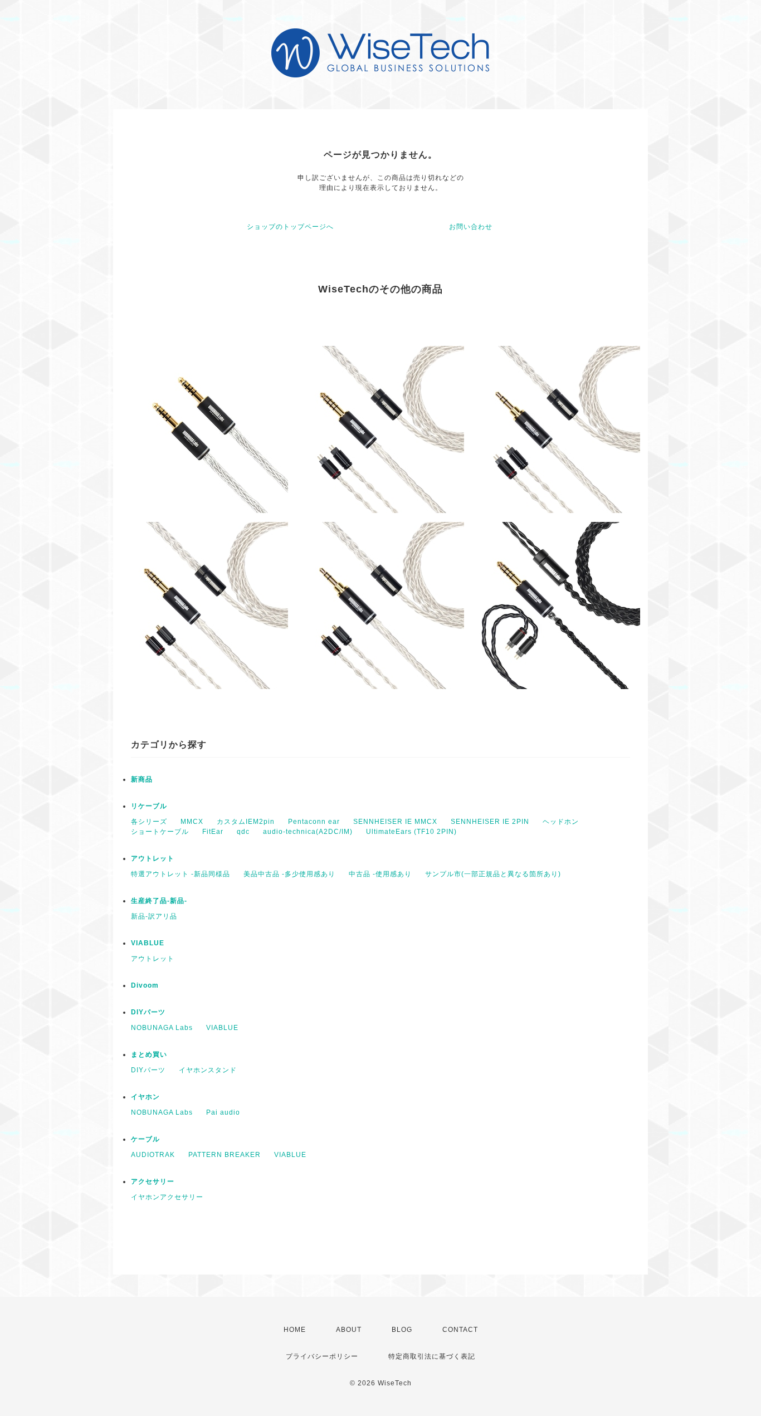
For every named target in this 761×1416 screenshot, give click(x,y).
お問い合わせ (470, 227)
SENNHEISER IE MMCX (395, 822)
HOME (295, 1330)
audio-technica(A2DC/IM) (308, 832)
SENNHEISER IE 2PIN (490, 822)
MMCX (192, 822)
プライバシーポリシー (322, 1356)
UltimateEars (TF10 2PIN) (411, 832)
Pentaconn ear (314, 822)
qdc (243, 832)
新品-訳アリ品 (154, 916)
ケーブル (145, 1139)
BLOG (402, 1330)
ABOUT (349, 1330)
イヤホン (145, 1097)
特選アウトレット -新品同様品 (180, 874)
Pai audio (223, 1112)
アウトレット (152, 858)
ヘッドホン (561, 822)
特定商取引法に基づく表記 (431, 1356)
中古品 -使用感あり (380, 874)
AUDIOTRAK (153, 1155)
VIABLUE (147, 943)
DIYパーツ (148, 1012)
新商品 (142, 779)
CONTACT (460, 1330)
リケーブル (149, 806)
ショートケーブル (160, 832)
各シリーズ (149, 822)
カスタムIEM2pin (246, 822)
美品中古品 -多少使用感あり (289, 874)
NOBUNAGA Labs (162, 1028)
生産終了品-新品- (159, 901)
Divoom (145, 985)
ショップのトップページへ (290, 227)
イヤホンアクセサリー (167, 1197)
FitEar (212, 832)
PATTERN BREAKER (224, 1155)
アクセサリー (152, 1181)
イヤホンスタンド (208, 1070)
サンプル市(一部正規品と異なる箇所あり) (493, 874)
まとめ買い (149, 1054)
